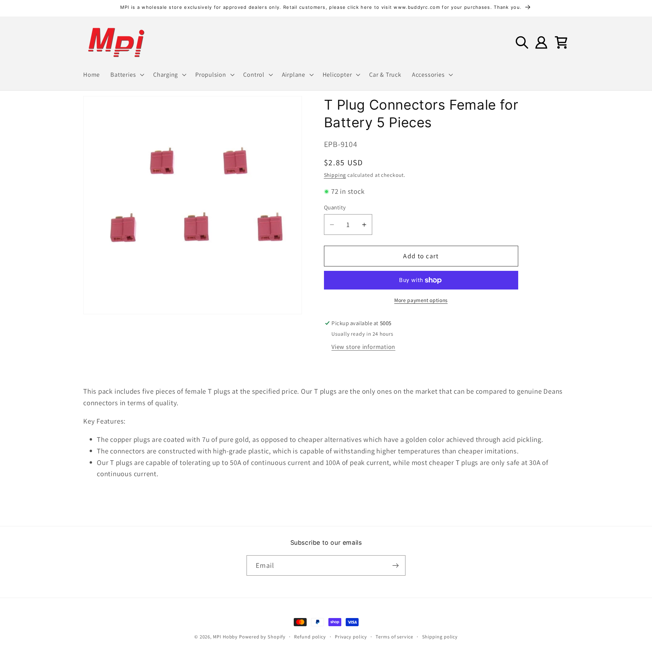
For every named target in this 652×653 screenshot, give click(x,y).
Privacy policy (351, 636)
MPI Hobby (225, 636)
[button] (126, 75)
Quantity (335, 207)
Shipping (335, 174)
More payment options (421, 300)
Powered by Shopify (262, 636)
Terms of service (394, 636)
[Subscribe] (395, 565)
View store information (363, 346)
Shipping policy (440, 636)
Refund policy (310, 636)
